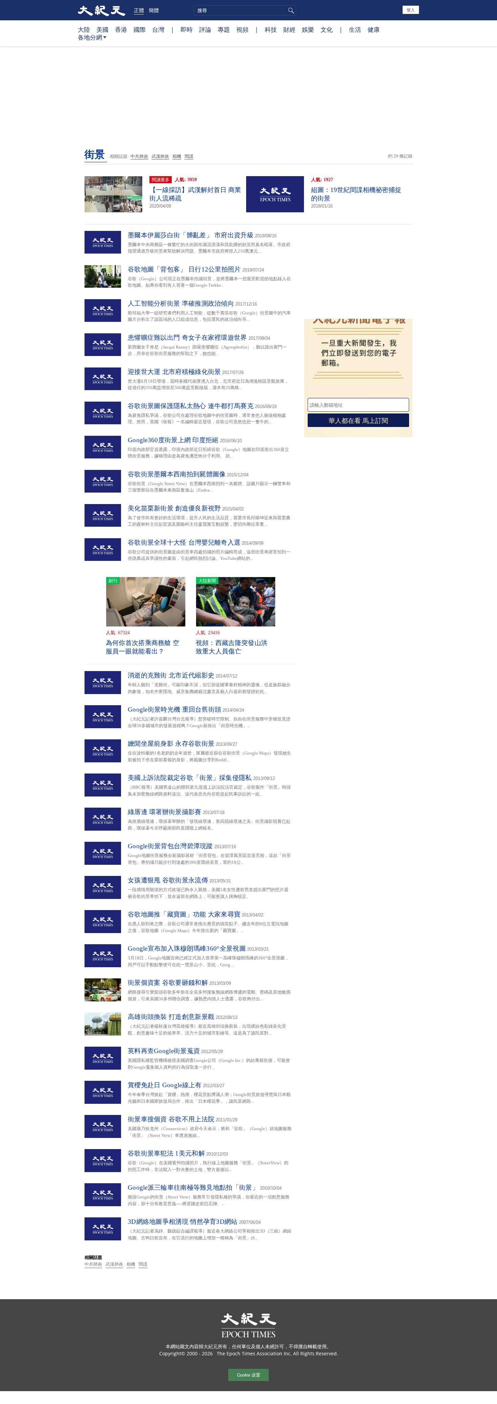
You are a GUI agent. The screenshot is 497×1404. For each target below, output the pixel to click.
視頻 (242, 29)
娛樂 (308, 29)
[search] (245, 10)
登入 (411, 10)
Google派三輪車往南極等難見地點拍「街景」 (193, 1187)
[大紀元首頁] (101, 10)
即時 (187, 29)
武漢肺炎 (160, 156)
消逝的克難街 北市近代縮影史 (171, 675)
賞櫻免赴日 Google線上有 (165, 1085)
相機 (176, 156)
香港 (121, 29)
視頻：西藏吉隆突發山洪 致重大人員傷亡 (231, 647)
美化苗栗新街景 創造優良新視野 (174, 508)
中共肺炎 (139, 156)
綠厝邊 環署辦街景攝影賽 (165, 811)
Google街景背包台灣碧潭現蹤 (170, 846)
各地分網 (90, 37)
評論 (205, 29)
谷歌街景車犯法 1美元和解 (166, 1153)
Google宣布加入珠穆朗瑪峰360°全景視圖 (187, 948)
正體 (139, 10)
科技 (271, 29)
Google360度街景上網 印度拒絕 (173, 440)
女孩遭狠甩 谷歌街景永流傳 (168, 880)
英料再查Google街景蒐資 (164, 1050)
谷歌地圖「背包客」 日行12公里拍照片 (184, 269)
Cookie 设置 (248, 1375)
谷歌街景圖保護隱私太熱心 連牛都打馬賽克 (191, 405)
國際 (140, 29)
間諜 (189, 156)
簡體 (154, 10)
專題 (224, 29)
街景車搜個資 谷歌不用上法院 (171, 1119)
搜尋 (290, 10)
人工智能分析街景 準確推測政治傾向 (181, 303)
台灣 (158, 29)
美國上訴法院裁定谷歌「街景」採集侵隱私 (190, 777)
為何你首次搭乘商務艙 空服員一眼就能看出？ (143, 647)
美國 (102, 29)
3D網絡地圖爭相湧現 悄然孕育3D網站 (183, 1221)
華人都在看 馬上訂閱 (358, 420)
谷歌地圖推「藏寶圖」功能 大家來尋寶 (184, 914)
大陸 (84, 29)
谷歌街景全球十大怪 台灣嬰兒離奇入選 (184, 542)
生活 (355, 29)
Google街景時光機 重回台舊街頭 (174, 709)
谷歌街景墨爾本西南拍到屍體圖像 (177, 474)
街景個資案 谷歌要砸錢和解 (168, 982)
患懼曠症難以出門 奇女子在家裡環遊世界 (187, 337)
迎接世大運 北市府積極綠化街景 (174, 371)
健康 (374, 29)
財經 (289, 29)
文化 (327, 29)
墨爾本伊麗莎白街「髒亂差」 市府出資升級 (191, 235)
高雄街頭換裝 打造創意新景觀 (171, 1016)
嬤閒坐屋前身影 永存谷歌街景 (171, 743)
